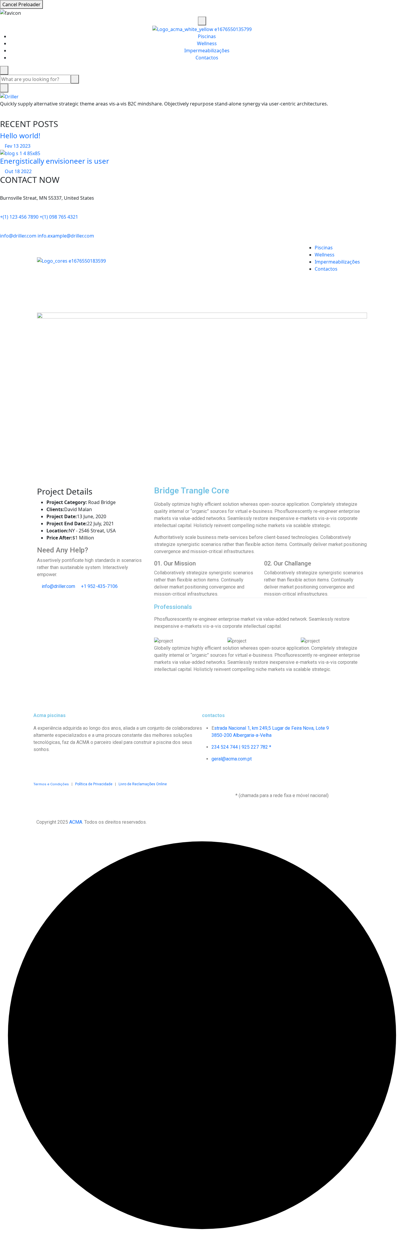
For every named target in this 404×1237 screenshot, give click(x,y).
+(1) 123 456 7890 (19, 217)
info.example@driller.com (66, 236)
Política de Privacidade (93, 784)
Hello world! (20, 135)
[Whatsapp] (88, 765)
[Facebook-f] (40, 765)
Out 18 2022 (18, 171)
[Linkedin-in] (72, 765)
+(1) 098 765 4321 (59, 217)
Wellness (207, 43)
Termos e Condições (51, 784)
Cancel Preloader (21, 4)
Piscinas (207, 36)
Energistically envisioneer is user (54, 161)
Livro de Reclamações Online (141, 784)
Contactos (206, 57)
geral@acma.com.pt (231, 759)
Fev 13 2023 (17, 146)
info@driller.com (18, 236)
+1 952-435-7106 (99, 586)
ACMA (75, 822)
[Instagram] (56, 765)
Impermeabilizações (207, 50)
